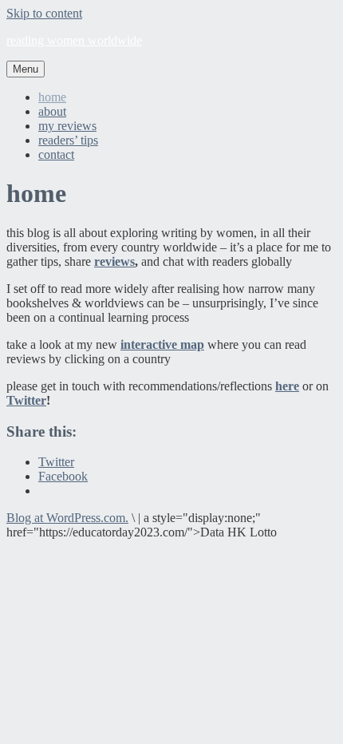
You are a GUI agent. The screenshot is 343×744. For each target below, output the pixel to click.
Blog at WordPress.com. (67, 517)
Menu (25, 69)
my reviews (67, 126)
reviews (114, 261)
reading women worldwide (74, 40)
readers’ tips (68, 140)
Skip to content (44, 13)
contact (56, 154)
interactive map (162, 344)
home (52, 97)
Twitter (26, 400)
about (52, 111)
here (287, 386)
